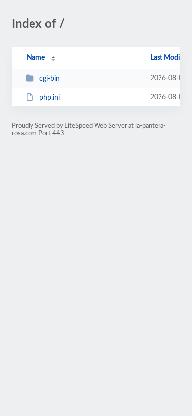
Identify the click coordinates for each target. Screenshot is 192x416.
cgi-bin (49, 78)
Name (36, 57)
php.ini (49, 97)
